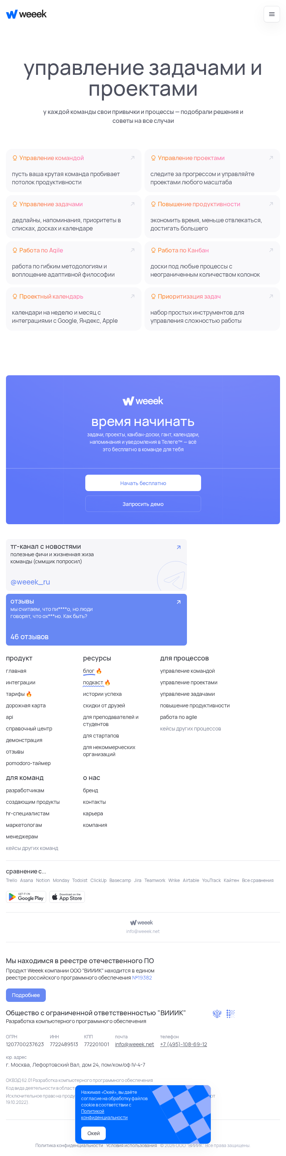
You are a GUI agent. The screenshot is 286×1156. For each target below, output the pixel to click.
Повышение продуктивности (195, 705)
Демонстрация (24, 739)
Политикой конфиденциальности (104, 1114)
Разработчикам (25, 790)
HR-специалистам (28, 813)
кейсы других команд (32, 847)
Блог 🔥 (92, 670)
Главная (16, 670)
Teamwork (154, 880)
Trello (11, 880)
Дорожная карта (26, 705)
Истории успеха (102, 693)
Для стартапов (101, 735)
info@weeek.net (143, 931)
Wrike (174, 880)
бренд (90, 790)
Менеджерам (22, 836)
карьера (93, 813)
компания (95, 824)
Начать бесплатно (143, 483)
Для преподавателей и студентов (111, 720)
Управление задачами (187, 693)
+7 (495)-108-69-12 (183, 1044)
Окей (94, 1133)
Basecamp (120, 880)
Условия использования (131, 1145)
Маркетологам (24, 824)
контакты (94, 801)
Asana (26, 880)
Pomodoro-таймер (28, 763)
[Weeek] (23, 14)
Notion (43, 880)
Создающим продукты (33, 801)
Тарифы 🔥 (19, 693)
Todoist (80, 880)
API (9, 716)
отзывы (15, 751)
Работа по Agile (178, 716)
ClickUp (98, 880)
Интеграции (20, 682)
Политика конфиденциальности (69, 1145)
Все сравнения (258, 880)
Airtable (191, 880)
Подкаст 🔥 (97, 682)
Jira (138, 880)
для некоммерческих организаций (109, 750)
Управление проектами (188, 682)
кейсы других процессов (190, 728)
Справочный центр (29, 728)
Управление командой (187, 670)
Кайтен (231, 880)
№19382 (142, 977)
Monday (61, 880)
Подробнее (26, 995)
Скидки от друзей (104, 705)
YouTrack (211, 880)
